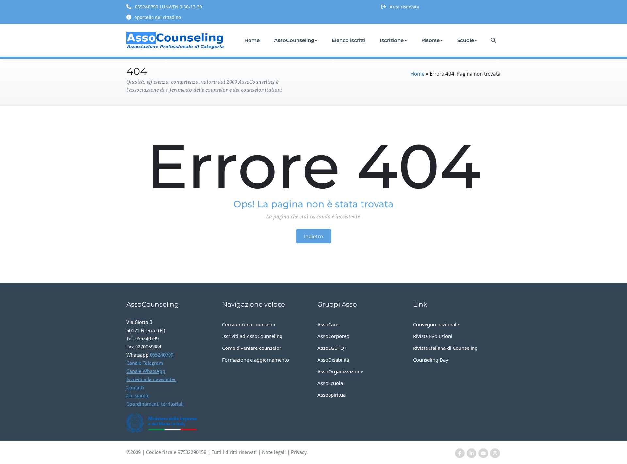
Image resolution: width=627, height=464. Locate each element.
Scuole (465, 40)
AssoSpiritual (332, 395)
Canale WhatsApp (145, 371)
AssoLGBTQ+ (332, 348)
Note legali (274, 452)
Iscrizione (392, 40)
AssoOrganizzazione (340, 371)
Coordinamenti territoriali (155, 404)
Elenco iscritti (348, 40)
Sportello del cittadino (158, 17)
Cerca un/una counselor (249, 324)
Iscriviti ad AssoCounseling (252, 336)
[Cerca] (494, 40)
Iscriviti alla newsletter (151, 379)
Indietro (313, 236)
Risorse (430, 40)
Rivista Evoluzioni (432, 336)
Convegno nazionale (436, 324)
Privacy (299, 452)
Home (252, 40)
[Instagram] (495, 453)
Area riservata (404, 6)
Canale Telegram (144, 363)
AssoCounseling (294, 40)
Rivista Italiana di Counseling (445, 348)
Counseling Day (430, 359)
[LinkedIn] (471, 453)
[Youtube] (483, 453)
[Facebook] (460, 453)
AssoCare (327, 324)
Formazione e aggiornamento (255, 359)
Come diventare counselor (251, 348)
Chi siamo (137, 396)
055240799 (161, 355)
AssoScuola (330, 383)
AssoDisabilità (333, 359)
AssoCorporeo (333, 336)
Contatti (135, 388)
